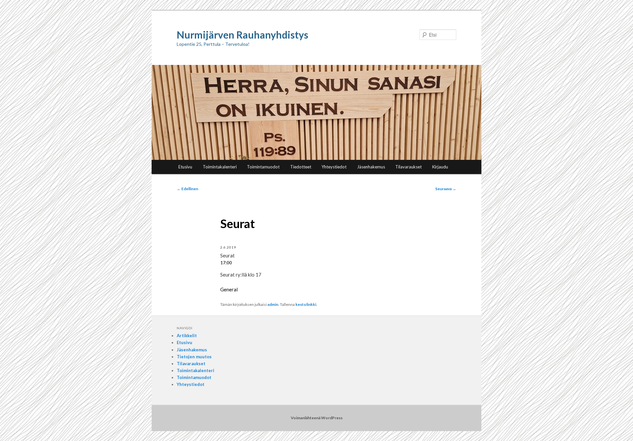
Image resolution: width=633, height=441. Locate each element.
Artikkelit (187, 335)
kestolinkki (305, 304)
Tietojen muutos (194, 356)
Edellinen (187, 188)
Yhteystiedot (334, 166)
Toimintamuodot (263, 166)
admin (272, 304)
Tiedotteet (300, 166)
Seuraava (445, 188)
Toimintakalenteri (220, 166)
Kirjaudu (440, 166)
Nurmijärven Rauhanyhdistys (242, 35)
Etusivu (185, 166)
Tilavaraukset (408, 166)
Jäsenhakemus (371, 166)
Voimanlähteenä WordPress (317, 417)
